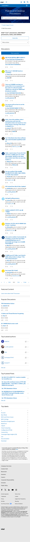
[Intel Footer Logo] (3, 529)
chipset (3, 425)
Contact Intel (4, 469)
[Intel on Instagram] (16, 490)
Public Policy (4, 485)
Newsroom (4, 471)
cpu (2, 436)
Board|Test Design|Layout (8, 421)
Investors (3, 474)
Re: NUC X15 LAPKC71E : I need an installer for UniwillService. (14, 378)
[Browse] (5, 6)
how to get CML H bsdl (11, 270)
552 (18, 282)
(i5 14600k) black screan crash (9, 323)
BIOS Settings (4, 419)
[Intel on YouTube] (12, 490)
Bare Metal (4, 415)
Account (3, 413)
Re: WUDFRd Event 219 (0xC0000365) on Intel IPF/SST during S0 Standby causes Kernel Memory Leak (13, 393)
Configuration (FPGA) (6, 430)
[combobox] (15, 18)
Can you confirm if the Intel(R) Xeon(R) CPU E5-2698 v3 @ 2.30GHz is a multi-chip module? (15, 173)
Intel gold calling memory (12, 198)
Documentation (5, 438)
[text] (1, 310)
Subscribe (15, 38)
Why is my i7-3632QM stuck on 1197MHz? (14, 71)
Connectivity (4, 432)
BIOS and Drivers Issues (7, 417)
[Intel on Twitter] (5, 490)
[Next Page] (28, 282)
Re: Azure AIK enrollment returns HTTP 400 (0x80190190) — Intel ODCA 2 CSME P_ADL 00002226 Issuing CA (14, 383)
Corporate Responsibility (7, 480)
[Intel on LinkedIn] (9, 490)
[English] (24, 2)
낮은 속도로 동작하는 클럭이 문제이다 (15, 57)
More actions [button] (5, 42)
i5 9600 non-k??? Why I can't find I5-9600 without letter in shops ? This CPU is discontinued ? (15, 256)
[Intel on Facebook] (2, 490)
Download (3, 441)
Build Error (4, 423)
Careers (3, 477)
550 (9, 282)
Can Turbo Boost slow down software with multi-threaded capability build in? (15, 139)
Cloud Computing (5, 428)
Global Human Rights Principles (11, 514)
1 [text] (2, 310)
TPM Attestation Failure (7, 303)
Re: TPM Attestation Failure (9, 388)
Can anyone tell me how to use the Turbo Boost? (14, 105)
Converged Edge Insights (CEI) (9, 434)
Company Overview (6, 466)
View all (3, 367)
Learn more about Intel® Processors (10, 293)
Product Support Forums (7, 25)
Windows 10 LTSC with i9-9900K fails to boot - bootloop (15, 224)
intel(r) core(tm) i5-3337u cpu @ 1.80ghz (14, 211)
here (17, 449)
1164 (24, 282)
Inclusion (3, 482)
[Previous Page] (1, 282)
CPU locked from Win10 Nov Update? (15, 186)
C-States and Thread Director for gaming (12, 313)
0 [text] (2, 320)
